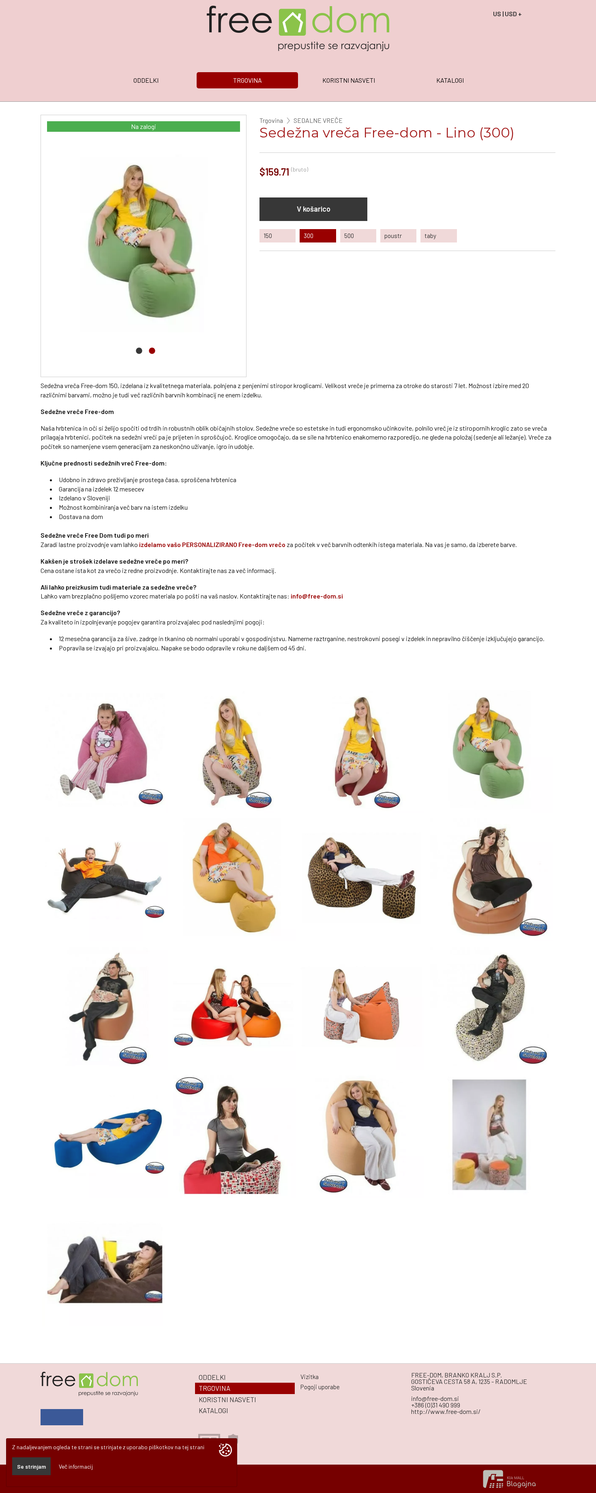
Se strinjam (31, 1466)
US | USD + (507, 13)
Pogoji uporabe (320, 1386)
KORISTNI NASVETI (348, 80)
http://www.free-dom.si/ (445, 1411)
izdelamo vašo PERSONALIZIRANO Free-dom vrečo (212, 544)
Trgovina (271, 120)
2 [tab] (152, 353)
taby (430, 235)
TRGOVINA (247, 80)
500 (349, 235)
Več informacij (76, 1466)
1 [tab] (139, 353)
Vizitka (309, 1376)
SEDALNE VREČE (318, 120)
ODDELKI (146, 80)
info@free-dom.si (317, 596)
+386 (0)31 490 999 (435, 1405)
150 (268, 235)
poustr (393, 235)
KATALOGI (450, 80)
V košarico (313, 208)
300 (308, 235)
